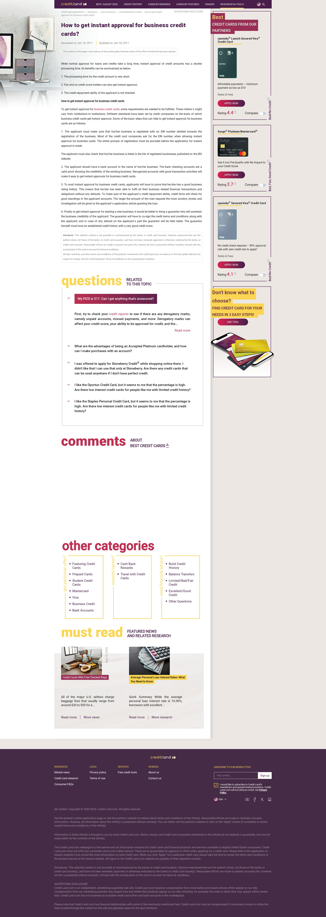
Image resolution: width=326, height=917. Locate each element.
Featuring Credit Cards (83, 566)
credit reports (119, 314)
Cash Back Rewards (128, 566)
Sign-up (264, 775)
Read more (182, 330)
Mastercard (80, 591)
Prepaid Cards (82, 574)
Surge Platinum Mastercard (237, 131)
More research (162, 717)
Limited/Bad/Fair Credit (181, 583)
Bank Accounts (83, 610)
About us (153, 772)
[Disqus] (132, 491)
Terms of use (97, 778)
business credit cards (107, 109)
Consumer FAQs (64, 784)
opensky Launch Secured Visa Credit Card (239, 39)
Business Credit (83, 604)
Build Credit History (177, 566)
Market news (62, 772)
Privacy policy (98, 772)
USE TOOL (233, 322)
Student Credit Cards (82, 583)
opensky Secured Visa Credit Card (242, 203)
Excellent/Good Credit (180, 593)
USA (221, 799)
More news (91, 717)
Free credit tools (127, 772)
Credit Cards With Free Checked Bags (85, 677)
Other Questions (180, 601)
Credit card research (66, 778)
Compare (251, 113)
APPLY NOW (231, 103)
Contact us (154, 778)
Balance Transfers (181, 574)
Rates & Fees (225, 94)
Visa (75, 597)
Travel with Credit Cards (133, 576)
